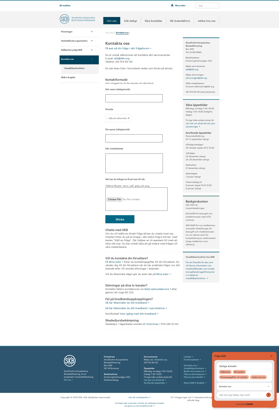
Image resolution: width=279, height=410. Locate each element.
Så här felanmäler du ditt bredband (126, 302)
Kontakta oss (190, 365)
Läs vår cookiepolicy (138, 397)
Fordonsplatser (191, 359)
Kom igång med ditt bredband (138, 313)
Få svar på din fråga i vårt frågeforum (127, 48)
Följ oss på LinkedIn (193, 376)
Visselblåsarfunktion (194, 368)
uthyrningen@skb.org (196, 77)
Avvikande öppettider (154, 382)
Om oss (109, 32)
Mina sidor (180, 5)
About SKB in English (194, 382)
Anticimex (152, 324)
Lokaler (187, 356)
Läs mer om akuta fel (154, 379)
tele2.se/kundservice (156, 289)
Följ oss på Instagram (194, 374)
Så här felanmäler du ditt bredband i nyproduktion (135, 308)
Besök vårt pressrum (194, 371)
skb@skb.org (121, 58)
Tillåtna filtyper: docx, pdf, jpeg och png (127, 182)
